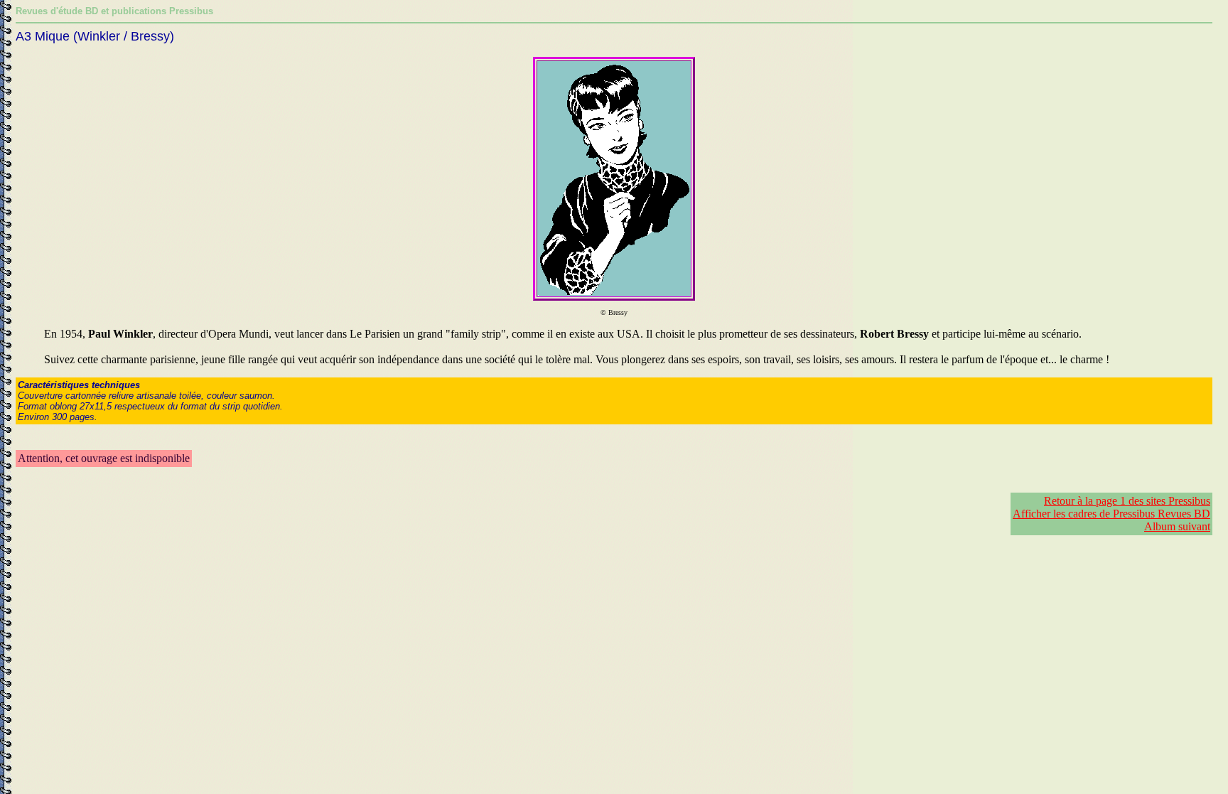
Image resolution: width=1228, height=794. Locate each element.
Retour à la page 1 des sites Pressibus (1127, 501)
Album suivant (1177, 526)
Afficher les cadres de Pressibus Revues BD (1111, 514)
